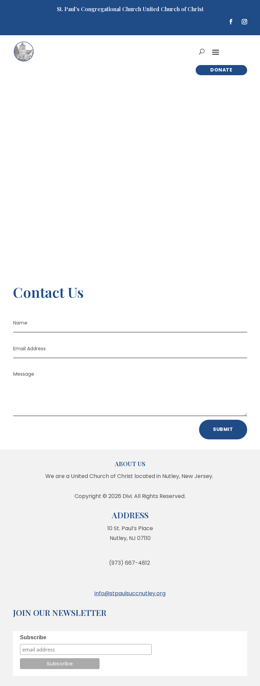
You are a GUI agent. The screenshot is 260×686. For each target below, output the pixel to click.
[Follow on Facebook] (230, 21)
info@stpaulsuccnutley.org (130, 593)
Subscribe (33, 637)
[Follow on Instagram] (244, 21)
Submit (223, 429)
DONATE (221, 69)
